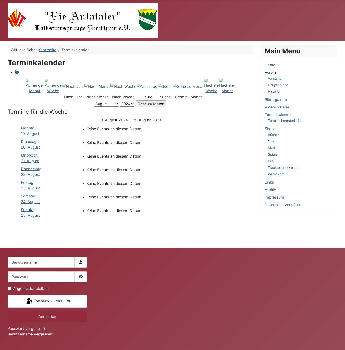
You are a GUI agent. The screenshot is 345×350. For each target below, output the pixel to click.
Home (270, 64)
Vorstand (275, 78)
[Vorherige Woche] (53, 86)
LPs (271, 161)
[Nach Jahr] (73, 86)
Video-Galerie (277, 107)
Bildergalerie (276, 99)
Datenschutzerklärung (284, 204)
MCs (271, 148)
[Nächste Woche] (211, 86)
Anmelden (47, 316)
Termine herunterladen (285, 121)
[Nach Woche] (123, 86)
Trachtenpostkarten (283, 167)
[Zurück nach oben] (336, 341)
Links (269, 182)
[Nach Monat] (97, 86)
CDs (271, 141)
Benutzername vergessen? (31, 334)
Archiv (270, 189)
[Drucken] (17, 71)
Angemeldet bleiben (31, 288)
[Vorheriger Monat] (35, 86)
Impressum (274, 197)
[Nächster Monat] (227, 86)
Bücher (273, 135)
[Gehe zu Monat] (188, 86)
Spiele (272, 154)
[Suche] (165, 86)
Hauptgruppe (278, 85)
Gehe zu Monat (151, 103)
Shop (269, 128)
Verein (270, 72)
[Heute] (147, 86)
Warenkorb (276, 174)
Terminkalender (278, 114)
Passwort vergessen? (26, 328)
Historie (274, 91)
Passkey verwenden (52, 301)
